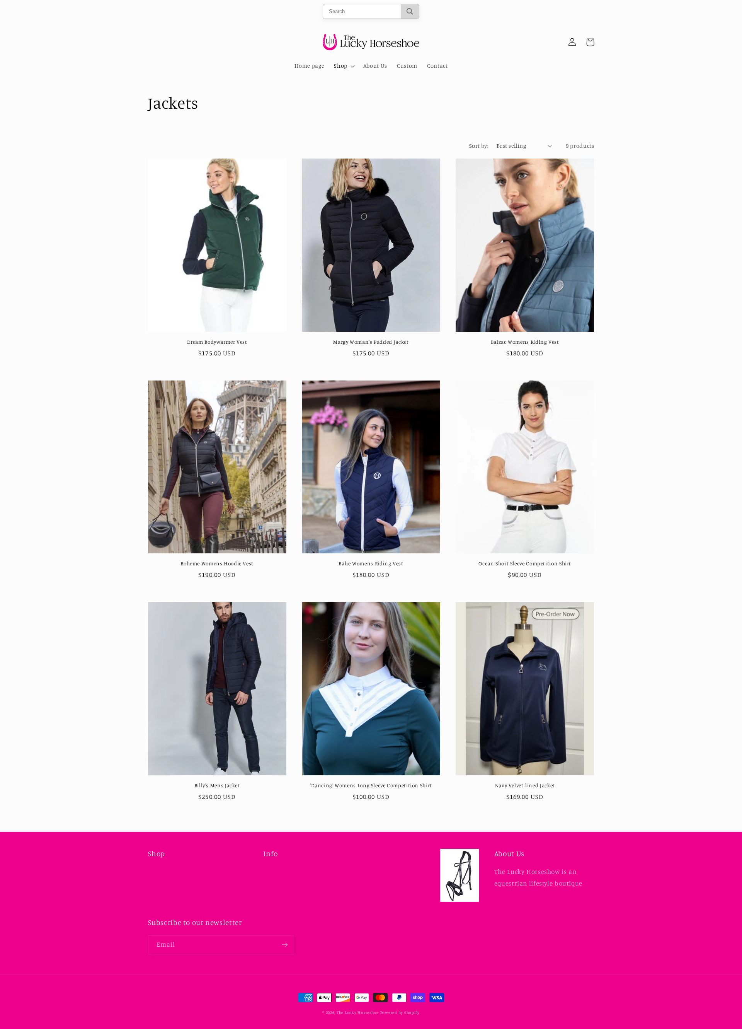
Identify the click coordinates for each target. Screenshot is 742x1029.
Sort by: (478, 145)
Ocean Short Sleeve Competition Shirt (524, 563)
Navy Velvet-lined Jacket (525, 785)
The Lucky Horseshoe (358, 1012)
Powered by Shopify (400, 1012)
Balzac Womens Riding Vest (525, 342)
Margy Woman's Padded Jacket (370, 342)
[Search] (410, 11)
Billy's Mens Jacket (217, 785)
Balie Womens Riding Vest (371, 563)
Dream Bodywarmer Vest (217, 342)
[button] (343, 66)
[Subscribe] (284, 944)
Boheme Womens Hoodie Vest (217, 563)
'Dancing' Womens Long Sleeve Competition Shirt (371, 785)
